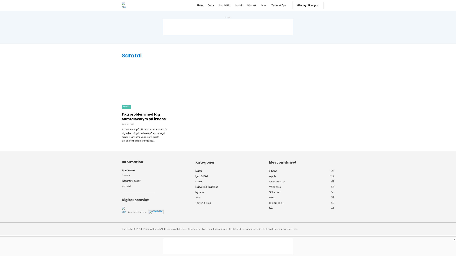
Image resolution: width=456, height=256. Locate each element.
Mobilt (126, 106)
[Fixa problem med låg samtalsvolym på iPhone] (145, 84)
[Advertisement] (228, 27)
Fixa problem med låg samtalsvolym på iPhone (144, 116)
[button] (330, 5)
